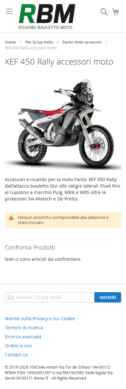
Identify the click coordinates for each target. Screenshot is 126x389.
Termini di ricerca (24, 327)
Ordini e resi (18, 346)
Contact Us (16, 355)
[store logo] (47, 16)
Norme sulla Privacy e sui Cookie (40, 318)
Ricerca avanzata (23, 336)
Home (11, 42)
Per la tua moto (40, 42)
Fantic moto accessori (83, 42)
